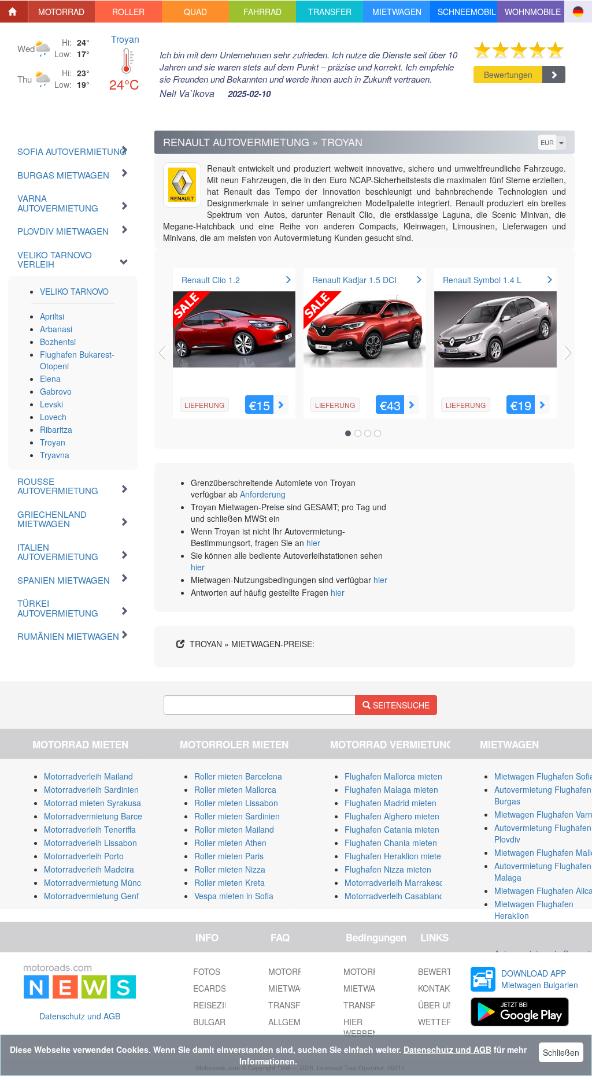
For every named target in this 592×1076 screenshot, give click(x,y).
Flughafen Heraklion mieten (395, 856)
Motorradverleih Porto (84, 856)
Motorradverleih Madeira (89, 869)
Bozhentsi (58, 341)
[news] (80, 979)
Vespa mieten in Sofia (233, 895)
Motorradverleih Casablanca (396, 895)
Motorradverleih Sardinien (91, 789)
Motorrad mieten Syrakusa (92, 802)
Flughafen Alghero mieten (392, 816)
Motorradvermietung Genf (91, 895)
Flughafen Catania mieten (392, 829)
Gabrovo (56, 391)
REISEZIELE (216, 1005)
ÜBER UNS (438, 1005)
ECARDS (209, 988)
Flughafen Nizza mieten (388, 869)
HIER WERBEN (360, 1027)
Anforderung (263, 494)
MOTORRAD (366, 971)
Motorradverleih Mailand (88, 776)
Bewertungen (508, 74)
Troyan (125, 39)
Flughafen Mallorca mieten (393, 776)
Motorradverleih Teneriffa (90, 829)
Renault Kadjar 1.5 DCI (354, 279)
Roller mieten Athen (230, 842)
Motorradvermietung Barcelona (101, 816)
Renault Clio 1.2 (211, 279)
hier (313, 542)
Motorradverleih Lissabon (90, 842)
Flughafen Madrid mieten (390, 802)
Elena (50, 378)
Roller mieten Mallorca (235, 789)
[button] (61, 12)
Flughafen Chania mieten (391, 842)
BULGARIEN (216, 1021)
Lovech (53, 416)
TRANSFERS (367, 1005)
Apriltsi (52, 316)
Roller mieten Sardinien (237, 816)
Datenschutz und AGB (79, 1016)
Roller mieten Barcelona (238, 776)
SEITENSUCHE (400, 705)
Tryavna (54, 455)
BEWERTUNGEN (449, 971)
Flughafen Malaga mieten (391, 789)
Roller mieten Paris (229, 856)
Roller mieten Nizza (229, 869)
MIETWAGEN (368, 988)
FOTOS (206, 971)
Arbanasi (56, 329)
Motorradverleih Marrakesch (396, 882)
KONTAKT (436, 988)
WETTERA (437, 1021)
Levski (51, 404)
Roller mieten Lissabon (236, 802)
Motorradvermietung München (99, 882)
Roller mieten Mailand (234, 829)
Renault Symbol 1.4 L (482, 279)
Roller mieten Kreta (229, 882)
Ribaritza (56, 429)
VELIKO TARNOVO (74, 291)
